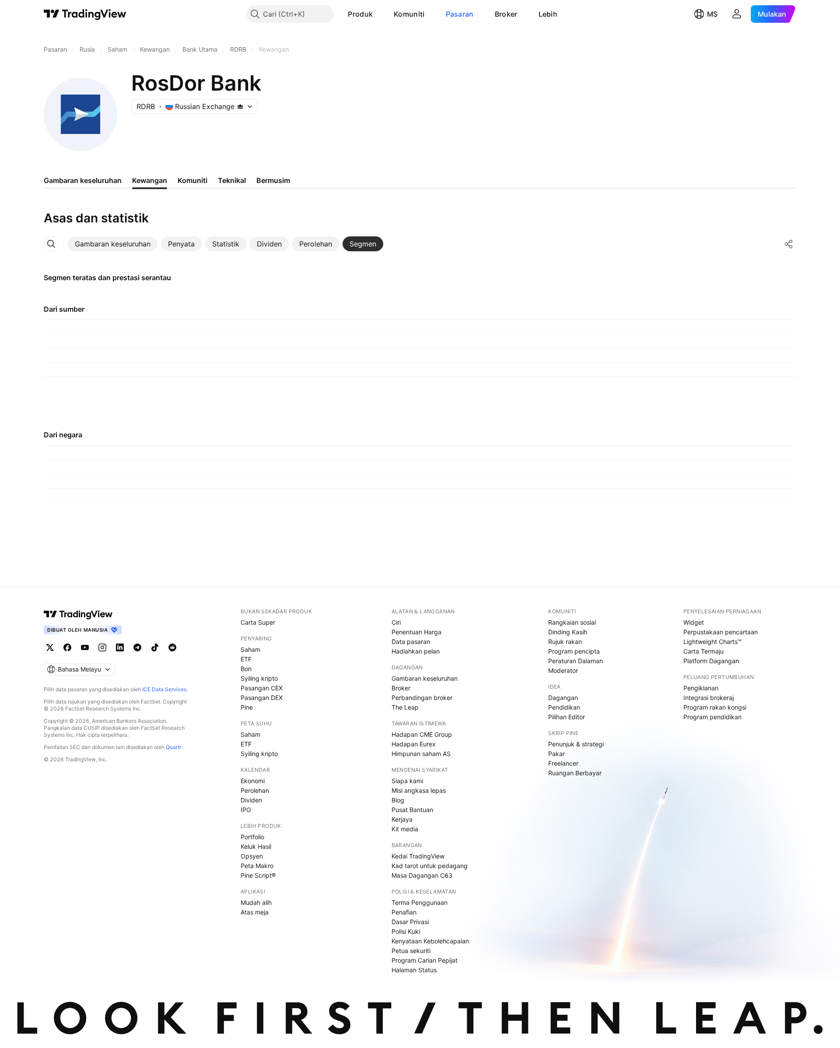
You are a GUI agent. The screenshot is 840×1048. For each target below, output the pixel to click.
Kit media (405, 829)
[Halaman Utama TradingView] (85, 14)
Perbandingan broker (422, 697)
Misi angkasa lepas (419, 790)
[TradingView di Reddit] (172, 647)
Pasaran (460, 14)
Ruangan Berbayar (575, 773)
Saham (250, 649)
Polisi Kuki (406, 931)
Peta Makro (257, 865)
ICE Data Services (164, 689)
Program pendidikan (712, 717)
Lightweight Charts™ (712, 641)
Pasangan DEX (262, 697)
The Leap (405, 707)
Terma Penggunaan (420, 902)
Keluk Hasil (256, 846)
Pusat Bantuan (412, 809)
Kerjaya (402, 819)
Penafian (404, 912)
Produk (360, 14)
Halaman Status (414, 970)
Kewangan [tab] (149, 180)
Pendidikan (564, 707)
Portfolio (252, 837)
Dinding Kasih (567, 632)
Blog (398, 800)
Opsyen (252, 856)
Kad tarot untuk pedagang (430, 865)
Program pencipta (574, 651)
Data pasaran (411, 641)
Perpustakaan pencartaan (720, 632)
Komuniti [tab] (192, 180)
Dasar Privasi (410, 921)
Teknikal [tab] (232, 180)
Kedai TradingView (418, 856)
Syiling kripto (259, 678)
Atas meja (255, 912)
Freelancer (563, 763)
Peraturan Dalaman (575, 661)
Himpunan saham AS (421, 753)
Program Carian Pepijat (425, 960)
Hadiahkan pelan (416, 651)
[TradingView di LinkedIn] (120, 647)
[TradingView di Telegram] (137, 647)
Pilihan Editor (566, 717)
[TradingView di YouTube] (85, 647)
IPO (246, 809)
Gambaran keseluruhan (425, 678)
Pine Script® (258, 875)
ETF (246, 659)
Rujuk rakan (565, 641)
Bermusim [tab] (273, 180)
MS (712, 14)
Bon (246, 668)
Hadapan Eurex (414, 744)
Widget (693, 622)
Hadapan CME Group (422, 734)
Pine (247, 707)
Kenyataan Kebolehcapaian (430, 941)
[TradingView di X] (50, 647)
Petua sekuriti (411, 950)
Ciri (396, 622)
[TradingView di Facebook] (67, 647)
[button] (379, 14)
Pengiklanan (700, 688)
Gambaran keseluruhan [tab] (83, 180)
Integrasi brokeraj (708, 697)
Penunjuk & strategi (576, 744)
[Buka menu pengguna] (737, 14)
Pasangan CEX (262, 688)
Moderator (563, 670)
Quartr (173, 747)
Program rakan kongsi (714, 707)
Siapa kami (407, 780)
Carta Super (258, 622)
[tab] (113, 243)
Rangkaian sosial (572, 622)
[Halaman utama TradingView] (78, 614)
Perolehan (255, 790)
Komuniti (409, 14)
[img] (240, 106)
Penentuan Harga (416, 632)
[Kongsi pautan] (788, 243)
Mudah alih (256, 902)
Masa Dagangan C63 (422, 875)
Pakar (556, 753)
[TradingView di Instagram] (102, 647)
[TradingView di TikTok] (155, 647)
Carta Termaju (703, 651)
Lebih (548, 14)
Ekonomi (253, 780)
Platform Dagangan (711, 661)
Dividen (251, 800)
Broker (506, 14)
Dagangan (563, 697)
